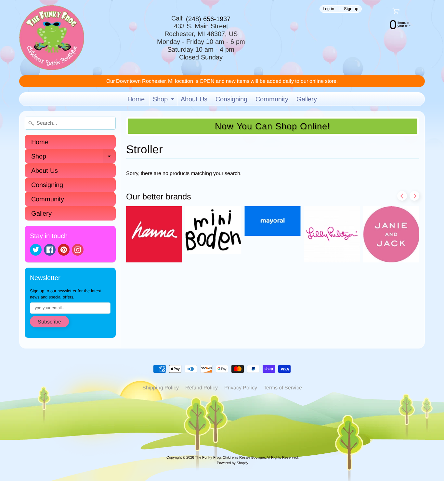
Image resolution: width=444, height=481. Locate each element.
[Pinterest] (64, 250)
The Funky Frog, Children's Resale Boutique (230, 457)
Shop (164, 100)
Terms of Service (283, 387)
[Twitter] (36, 250)
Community (271, 99)
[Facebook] (50, 250)
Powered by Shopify (232, 463)
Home (136, 99)
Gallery (306, 99)
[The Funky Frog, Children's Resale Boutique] (51, 37)
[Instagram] (78, 250)
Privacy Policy (240, 387)
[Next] (414, 196)
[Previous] (402, 196)
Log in (328, 9)
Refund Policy (201, 387)
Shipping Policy (160, 387)
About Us (194, 99)
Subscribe (49, 321)
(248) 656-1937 (208, 19)
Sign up (351, 9)
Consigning (231, 99)
